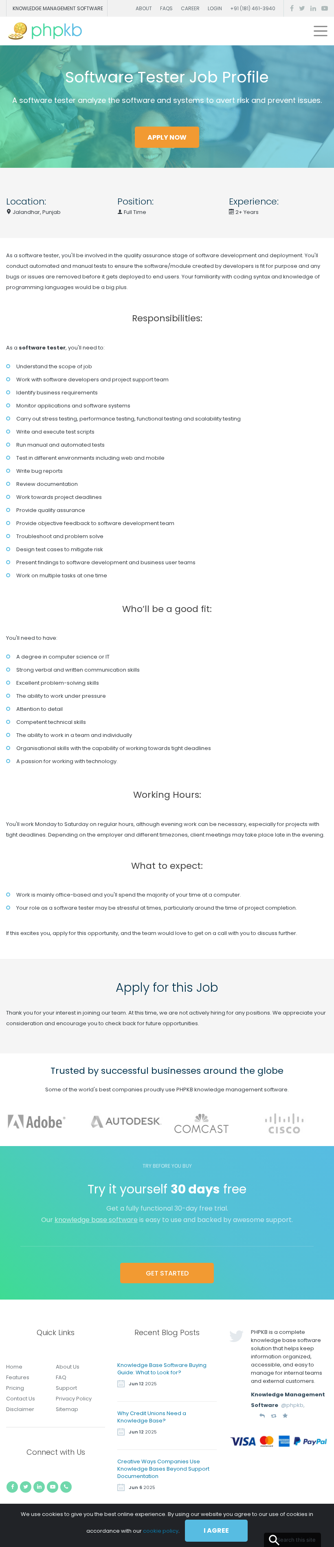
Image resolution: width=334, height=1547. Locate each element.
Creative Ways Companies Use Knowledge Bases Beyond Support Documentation (163, 1469)
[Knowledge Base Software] (45, 31)
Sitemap (67, 1409)
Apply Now (167, 137)
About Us (67, 1367)
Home (14, 1367)
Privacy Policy (74, 1398)
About (144, 8)
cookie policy (160, 1531)
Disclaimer (20, 1409)
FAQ (61, 1377)
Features (17, 1377)
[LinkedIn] (313, 8)
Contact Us (20, 1398)
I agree (216, 1530)
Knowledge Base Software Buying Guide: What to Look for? (162, 1368)
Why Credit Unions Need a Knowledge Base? (151, 1417)
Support (66, 1388)
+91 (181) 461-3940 (252, 8)
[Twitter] (302, 8)
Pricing (15, 1388)
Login (215, 8)
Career (190, 8)
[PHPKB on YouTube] (324, 8)
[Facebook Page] (292, 8)
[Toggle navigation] (320, 31)
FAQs (166, 8)
